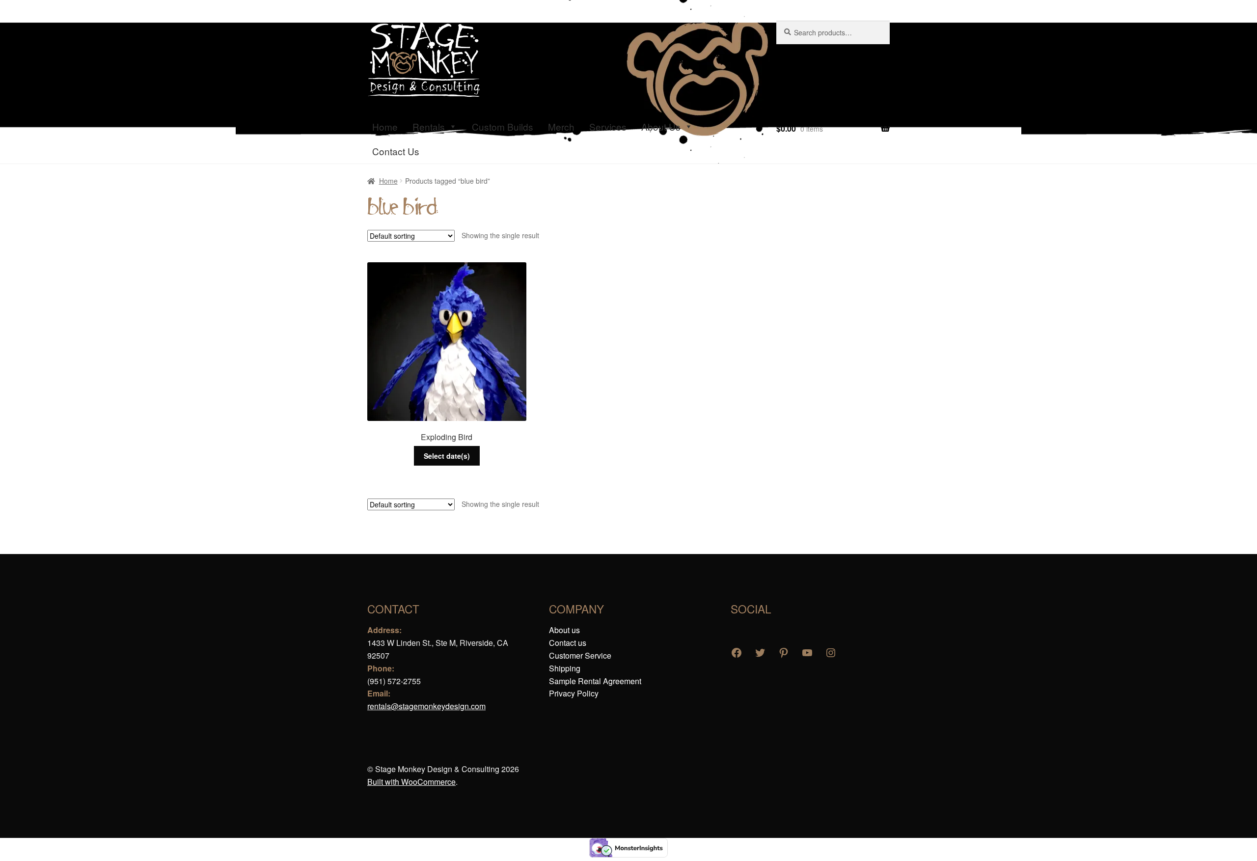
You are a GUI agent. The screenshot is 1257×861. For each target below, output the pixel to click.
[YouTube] (807, 653)
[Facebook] (736, 653)
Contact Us (395, 151)
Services (608, 126)
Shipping (564, 668)
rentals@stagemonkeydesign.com (426, 706)
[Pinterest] (784, 653)
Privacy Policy (574, 693)
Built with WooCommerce (411, 781)
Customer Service (580, 655)
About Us (661, 126)
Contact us (567, 642)
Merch (561, 126)
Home (385, 126)
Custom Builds (502, 126)
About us (564, 630)
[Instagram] (831, 653)
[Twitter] (760, 653)
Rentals (428, 126)
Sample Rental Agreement (595, 681)
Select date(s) (447, 456)
